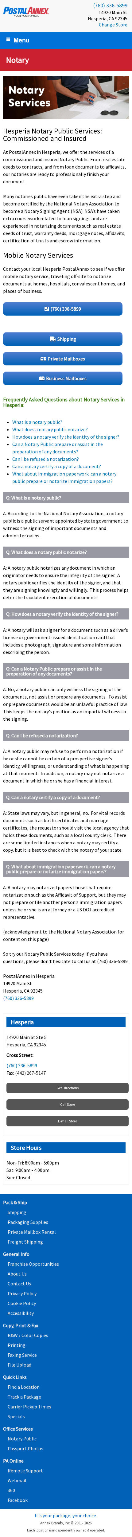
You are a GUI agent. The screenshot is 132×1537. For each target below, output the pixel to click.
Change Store (113, 25)
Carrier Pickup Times (29, 1407)
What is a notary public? (37, 422)
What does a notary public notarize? (50, 429)
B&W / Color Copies (28, 1335)
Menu (21, 39)
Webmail (17, 1480)
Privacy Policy (22, 1293)
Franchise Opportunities (33, 1264)
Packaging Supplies (28, 1222)
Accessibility (21, 1313)
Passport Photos (25, 1448)
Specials (16, 1416)
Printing (16, 1345)
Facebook (18, 1500)
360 (11, 1490)
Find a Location (24, 1387)
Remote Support (25, 1470)
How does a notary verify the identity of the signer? (65, 437)
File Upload (19, 1365)
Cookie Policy (22, 1303)
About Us (17, 1274)
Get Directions (67, 1087)
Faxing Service (22, 1355)
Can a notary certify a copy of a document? (56, 466)
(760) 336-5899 (110, 5)
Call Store (67, 1104)
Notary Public (22, 1438)
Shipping (17, 1212)
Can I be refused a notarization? (45, 459)
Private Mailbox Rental (32, 1232)
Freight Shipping (25, 1242)
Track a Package (24, 1397)
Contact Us (19, 1283)
